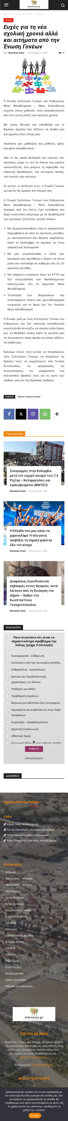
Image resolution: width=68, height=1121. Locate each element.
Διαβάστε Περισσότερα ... (34, 1057)
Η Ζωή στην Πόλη (23, 13)
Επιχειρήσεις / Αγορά (18, 910)
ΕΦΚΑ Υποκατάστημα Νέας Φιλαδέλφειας (31, 840)
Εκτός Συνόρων (14, 897)
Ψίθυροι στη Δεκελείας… (20, 986)
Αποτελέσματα (34, 758)
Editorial (10, 872)
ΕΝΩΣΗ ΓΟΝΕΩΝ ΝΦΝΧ (29, 396)
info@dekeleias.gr (42, 1065)
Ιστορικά (10, 923)
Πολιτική (10, 954)
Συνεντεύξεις (13, 967)
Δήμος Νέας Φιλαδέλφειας (22, 824)
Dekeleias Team (16, 52)
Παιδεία (39, 13)
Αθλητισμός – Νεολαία (18, 878)
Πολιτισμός (12, 961)
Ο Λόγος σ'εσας (14, 942)
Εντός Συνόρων (14, 904)
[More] (57, 414)
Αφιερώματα (13, 891)
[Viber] (33, 414)
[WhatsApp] (45, 414)
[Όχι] (63, 1104)
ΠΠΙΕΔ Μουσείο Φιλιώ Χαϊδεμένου (27, 835)
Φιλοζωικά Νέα (14, 973)
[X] (21, 414)
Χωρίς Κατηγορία (15, 980)
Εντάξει (34, 1115)
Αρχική (7, 13)
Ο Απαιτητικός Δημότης (19, 935)
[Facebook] (9, 414)
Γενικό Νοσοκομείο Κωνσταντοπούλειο (30, 829)
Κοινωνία (11, 929)
